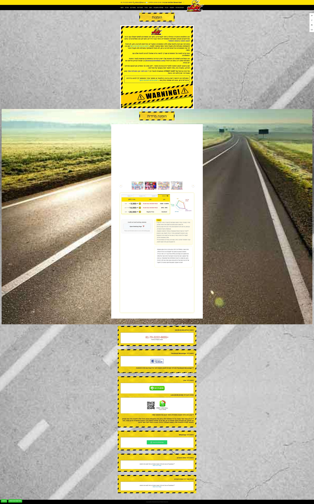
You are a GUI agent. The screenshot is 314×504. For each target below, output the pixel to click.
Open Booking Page (136, 226)
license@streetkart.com (155, 61)
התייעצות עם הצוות (15, 500)
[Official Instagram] (311, 25)
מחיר (146, 7)
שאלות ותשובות (158, 7)
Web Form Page (157, 421)
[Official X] (311, 15)
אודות (127, 7)
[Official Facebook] (311, 20)
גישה (150, 7)
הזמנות (172, 7)
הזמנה (4, 500)
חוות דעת (140, 7)
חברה (166, 7)
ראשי (122, 7)
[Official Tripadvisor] (311, 29)
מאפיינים (133, 7)
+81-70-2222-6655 (157, 293)
